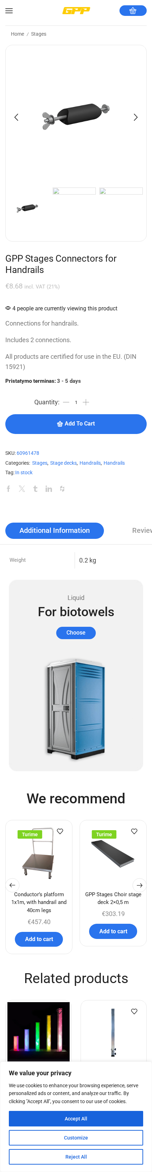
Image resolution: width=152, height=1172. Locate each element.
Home (17, 34)
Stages (38, 34)
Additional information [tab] (54, 530)
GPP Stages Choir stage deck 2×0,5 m (113, 898)
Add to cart (80, 424)
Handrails (90, 463)
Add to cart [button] (39, 939)
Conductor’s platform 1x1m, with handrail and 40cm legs (38, 902)
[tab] (54, 531)
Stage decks (63, 463)
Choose (76, 632)
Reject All (76, 1157)
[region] (76, 1116)
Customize (76, 1138)
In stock (24, 473)
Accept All (76, 1119)
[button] (16, 117)
